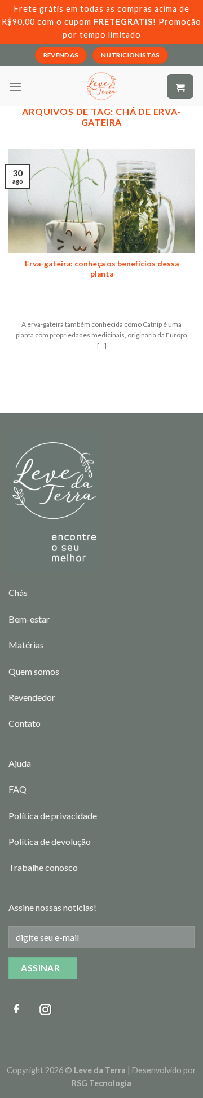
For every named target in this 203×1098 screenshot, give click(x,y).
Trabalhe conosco (43, 867)
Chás (18, 592)
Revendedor (31, 697)
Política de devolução (49, 841)
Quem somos (33, 671)
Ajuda (19, 763)
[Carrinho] (180, 86)
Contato (24, 723)
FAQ (17, 789)
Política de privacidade (52, 815)
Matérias (26, 644)
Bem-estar (29, 619)
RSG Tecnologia (101, 1083)
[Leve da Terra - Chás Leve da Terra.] (101, 86)
